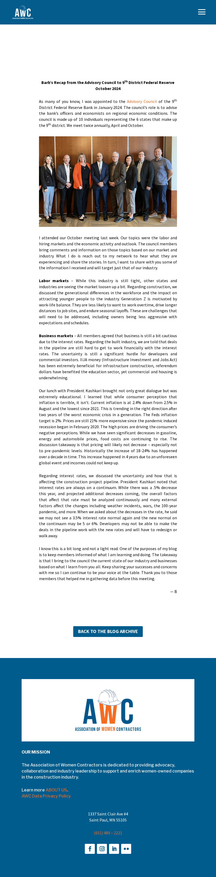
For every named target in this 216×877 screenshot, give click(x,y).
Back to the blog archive (108, 631)
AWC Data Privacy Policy (46, 796)
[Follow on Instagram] (102, 849)
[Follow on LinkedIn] (114, 849)
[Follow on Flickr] (126, 849)
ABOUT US (56, 790)
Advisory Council (142, 101)
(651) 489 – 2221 (108, 832)
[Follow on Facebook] (90, 849)
